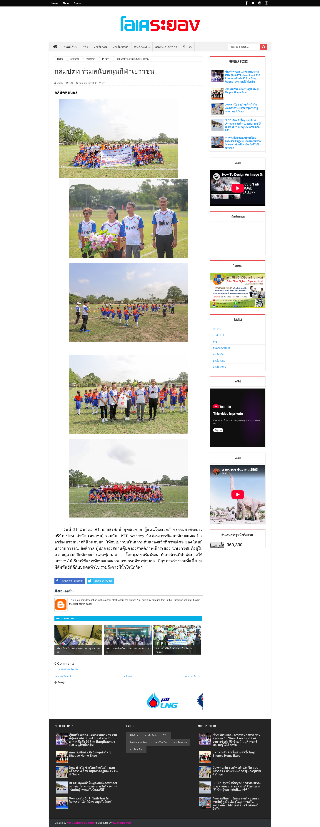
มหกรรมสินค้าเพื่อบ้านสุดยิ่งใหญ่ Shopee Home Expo (90, 754)
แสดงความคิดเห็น (68, 669)
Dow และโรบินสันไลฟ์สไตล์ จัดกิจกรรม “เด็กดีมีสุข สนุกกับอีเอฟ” (91, 800)
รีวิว (215, 341)
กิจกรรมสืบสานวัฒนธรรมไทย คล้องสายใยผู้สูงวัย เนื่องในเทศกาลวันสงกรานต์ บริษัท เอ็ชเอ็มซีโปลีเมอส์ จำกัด (235, 803)
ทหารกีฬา (92, 83)
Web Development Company (81, 823)
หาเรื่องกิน (218, 354)
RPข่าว (217, 329)
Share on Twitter (103, 580)
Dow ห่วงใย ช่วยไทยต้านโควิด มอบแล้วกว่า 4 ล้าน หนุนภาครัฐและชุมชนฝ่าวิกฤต (241, 108)
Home (54, 3)
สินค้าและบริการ (221, 348)
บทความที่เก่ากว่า (193, 676)
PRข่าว (102, 83)
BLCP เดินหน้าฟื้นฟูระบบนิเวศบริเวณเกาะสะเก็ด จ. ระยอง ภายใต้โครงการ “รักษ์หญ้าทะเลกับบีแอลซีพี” (93, 786)
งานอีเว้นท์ (70, 47)
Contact (78, 3)
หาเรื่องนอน (219, 360)
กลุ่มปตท (83, 83)
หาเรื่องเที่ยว (219, 367)
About (66, 3)
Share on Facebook (72, 580)
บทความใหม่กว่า (63, 676)
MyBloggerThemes (121, 823)
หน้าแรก (128, 676)
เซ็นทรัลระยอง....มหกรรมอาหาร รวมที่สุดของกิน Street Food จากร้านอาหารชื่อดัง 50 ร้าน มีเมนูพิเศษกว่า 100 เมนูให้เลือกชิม (93, 740)
